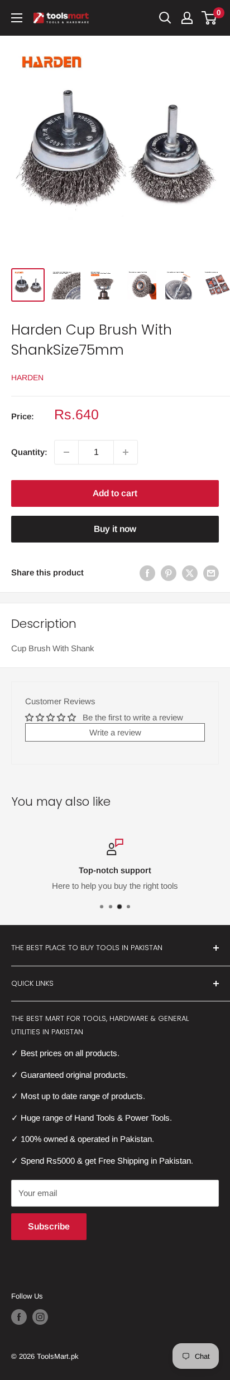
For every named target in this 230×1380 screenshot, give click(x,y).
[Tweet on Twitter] (190, 573)
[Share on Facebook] (147, 573)
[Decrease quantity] (66, 452)
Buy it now (115, 529)
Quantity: (29, 452)
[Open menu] (16, 17)
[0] (210, 18)
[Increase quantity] (125, 452)
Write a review (115, 732)
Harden (27, 377)
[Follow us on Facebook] (19, 1317)
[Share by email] (211, 573)
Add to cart (115, 493)
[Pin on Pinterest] (168, 573)
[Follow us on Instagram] (40, 1317)
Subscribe (49, 1226)
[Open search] (165, 18)
